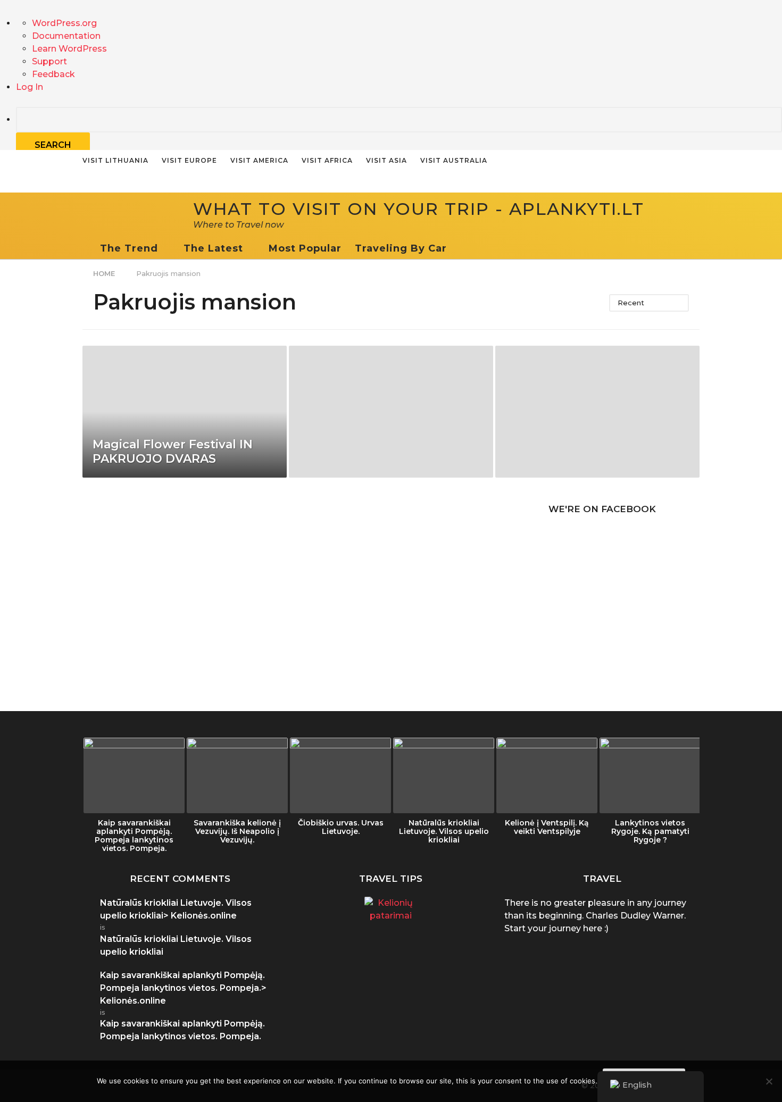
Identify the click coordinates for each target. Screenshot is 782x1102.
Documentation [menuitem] (66, 36)
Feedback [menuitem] (53, 74)
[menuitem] (399, 132)
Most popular (305, 248)
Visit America (259, 160)
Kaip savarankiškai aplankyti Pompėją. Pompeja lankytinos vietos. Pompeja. (134, 835)
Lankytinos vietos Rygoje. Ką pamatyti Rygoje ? (650, 831)
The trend (129, 248)
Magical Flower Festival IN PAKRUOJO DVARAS (173, 451)
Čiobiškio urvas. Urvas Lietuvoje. (341, 827)
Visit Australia (453, 160)
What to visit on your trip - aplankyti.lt (418, 208)
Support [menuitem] (49, 61)
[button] (457, 248)
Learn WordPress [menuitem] (69, 49)
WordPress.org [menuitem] (64, 23)
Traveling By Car (401, 248)
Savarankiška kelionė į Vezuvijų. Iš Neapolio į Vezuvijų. (237, 831)
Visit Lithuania (115, 160)
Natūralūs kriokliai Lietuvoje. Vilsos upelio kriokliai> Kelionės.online (176, 909)
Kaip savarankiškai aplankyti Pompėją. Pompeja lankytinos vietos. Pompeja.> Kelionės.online (183, 988)
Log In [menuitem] (29, 87)
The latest (213, 248)
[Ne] (768, 1081)
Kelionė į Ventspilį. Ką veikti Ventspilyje (547, 827)
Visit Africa (327, 160)
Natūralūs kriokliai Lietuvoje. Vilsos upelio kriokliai (444, 831)
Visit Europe (189, 160)
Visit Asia (386, 160)
